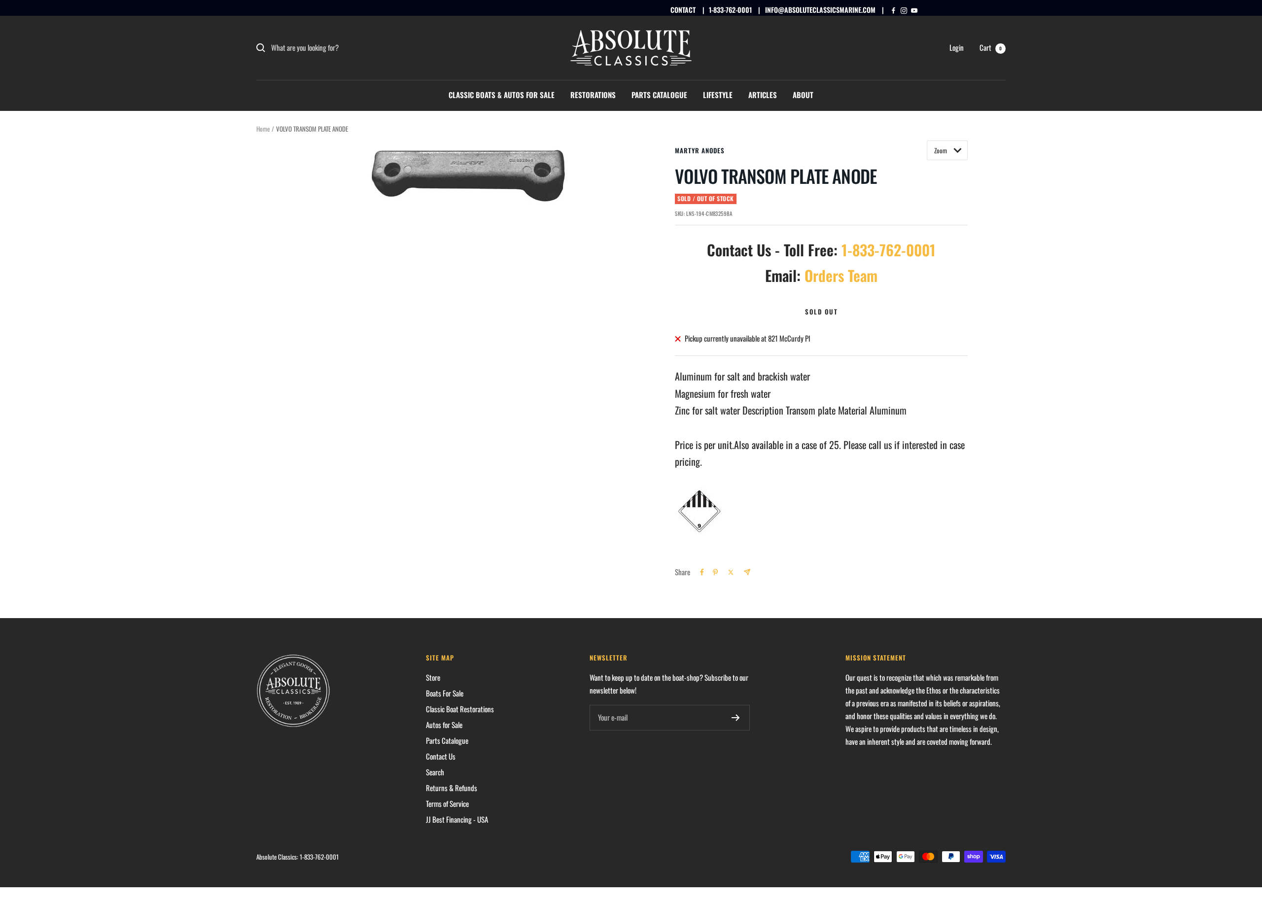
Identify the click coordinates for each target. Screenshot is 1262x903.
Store (433, 677)
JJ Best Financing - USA (457, 819)
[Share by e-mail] (747, 572)
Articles (762, 94)
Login (956, 47)
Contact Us (441, 756)
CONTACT (683, 9)
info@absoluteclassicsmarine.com (820, 9)
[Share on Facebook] (702, 572)
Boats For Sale (444, 693)
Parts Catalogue (659, 94)
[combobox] (345, 47)
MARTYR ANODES (700, 150)
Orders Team (841, 275)
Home (263, 129)
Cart (991, 47)
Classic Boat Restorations (460, 708)
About (803, 94)
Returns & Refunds (451, 787)
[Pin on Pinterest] (715, 572)
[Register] (736, 717)
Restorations (593, 94)
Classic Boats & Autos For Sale (502, 94)
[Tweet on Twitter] (731, 572)
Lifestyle (718, 94)
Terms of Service (447, 803)
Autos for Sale (444, 724)
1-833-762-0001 (730, 9)
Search (435, 771)
